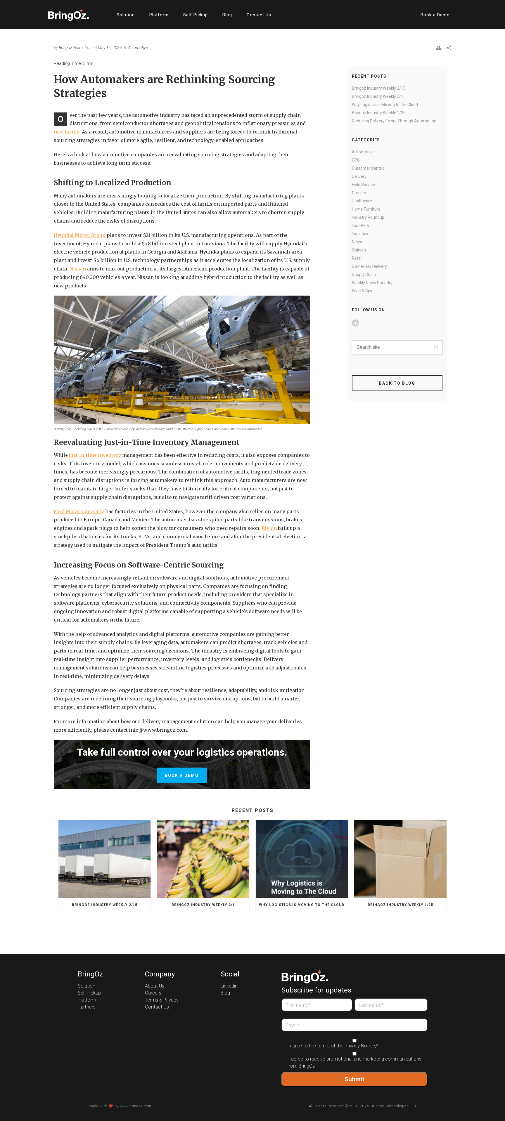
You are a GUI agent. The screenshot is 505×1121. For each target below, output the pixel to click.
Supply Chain (364, 274)
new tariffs (66, 132)
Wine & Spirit (363, 291)
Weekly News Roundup (373, 282)
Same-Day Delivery (369, 266)
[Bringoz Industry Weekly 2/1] (203, 859)
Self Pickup (195, 15)
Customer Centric (368, 168)
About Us (154, 986)
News (357, 242)
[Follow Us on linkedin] (355, 323)
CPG (356, 160)
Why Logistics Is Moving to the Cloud (385, 104)
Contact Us (259, 15)
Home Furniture (366, 209)
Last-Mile (360, 225)
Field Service (363, 184)
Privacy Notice (360, 1046)
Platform (159, 15)
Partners (87, 1007)
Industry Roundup (368, 217)
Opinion (359, 250)
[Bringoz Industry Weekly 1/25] (400, 859)
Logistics (360, 233)
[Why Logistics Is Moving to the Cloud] (302, 859)
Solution (126, 15)
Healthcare (362, 201)
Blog (227, 15)
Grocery (359, 192)
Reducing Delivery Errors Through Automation (394, 121)
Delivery (359, 176)
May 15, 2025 (110, 47)
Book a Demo (435, 15)
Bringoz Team (71, 47)
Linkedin (229, 986)
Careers (153, 993)
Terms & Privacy (162, 1000)
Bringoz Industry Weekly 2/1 (377, 96)
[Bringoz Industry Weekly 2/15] (104, 859)
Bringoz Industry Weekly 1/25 (379, 112)
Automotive (138, 47)
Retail (357, 258)
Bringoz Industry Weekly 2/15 (379, 88)
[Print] (438, 47)
